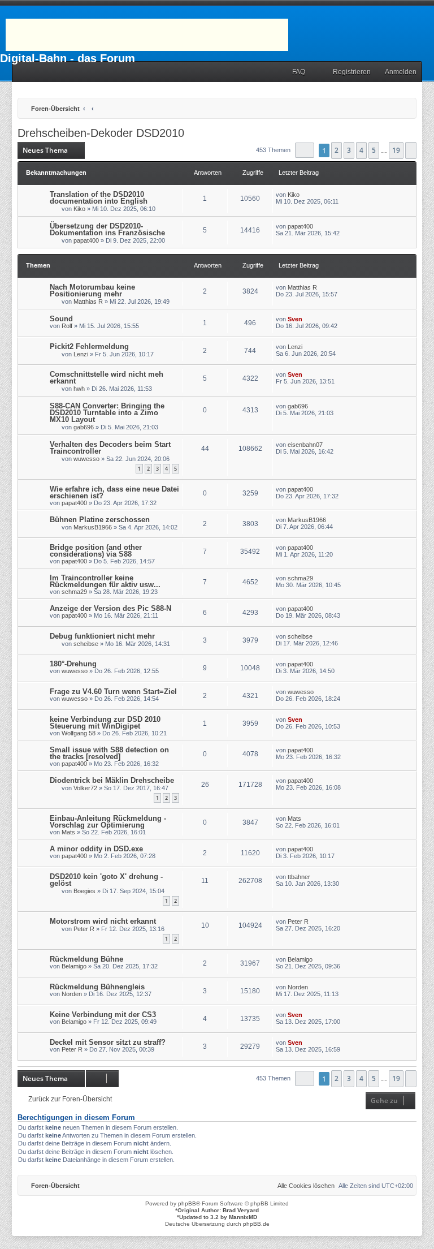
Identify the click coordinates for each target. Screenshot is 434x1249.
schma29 (74, 591)
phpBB (187, 1203)
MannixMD (243, 1217)
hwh (79, 388)
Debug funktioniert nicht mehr (102, 636)
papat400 (86, 240)
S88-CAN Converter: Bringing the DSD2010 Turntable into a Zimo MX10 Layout (107, 413)
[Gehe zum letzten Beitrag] (305, 194)
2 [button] (336, 150)
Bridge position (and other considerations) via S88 (96, 550)
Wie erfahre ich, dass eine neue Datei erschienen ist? (114, 492)
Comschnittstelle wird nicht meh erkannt (106, 377)
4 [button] (361, 150)
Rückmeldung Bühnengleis (97, 987)
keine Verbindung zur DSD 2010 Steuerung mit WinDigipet (105, 722)
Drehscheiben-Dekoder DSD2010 (101, 133)
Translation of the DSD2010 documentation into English (98, 197)
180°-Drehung (73, 664)
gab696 (83, 427)
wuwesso (86, 458)
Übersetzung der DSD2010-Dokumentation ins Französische (107, 229)
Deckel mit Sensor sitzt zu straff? (108, 1042)
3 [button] (349, 150)
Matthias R (88, 301)
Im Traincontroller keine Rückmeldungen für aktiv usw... (105, 581)
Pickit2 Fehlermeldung (89, 346)
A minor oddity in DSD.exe (96, 849)
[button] (304, 150)
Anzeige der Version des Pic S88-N (110, 608)
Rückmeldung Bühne (86, 959)
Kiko (79, 208)
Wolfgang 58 (79, 733)
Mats (68, 832)
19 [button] (396, 150)
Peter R (83, 928)
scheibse (85, 643)
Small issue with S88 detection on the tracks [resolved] (109, 753)
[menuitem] (293, 72)
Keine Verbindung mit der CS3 (103, 1014)
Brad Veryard (241, 1210)
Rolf (67, 325)
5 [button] (374, 150)
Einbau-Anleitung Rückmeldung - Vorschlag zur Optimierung (108, 821)
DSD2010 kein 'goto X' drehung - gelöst (106, 880)
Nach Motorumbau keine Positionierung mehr (92, 290)
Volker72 (85, 788)
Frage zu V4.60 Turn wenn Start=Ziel (113, 691)
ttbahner (299, 876)
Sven (295, 319)
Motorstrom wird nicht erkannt (103, 921)
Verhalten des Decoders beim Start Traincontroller (110, 447)
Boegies (84, 891)
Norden (72, 993)
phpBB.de (256, 1224)
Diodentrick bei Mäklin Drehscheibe (112, 780)
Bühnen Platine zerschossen (100, 519)
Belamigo (74, 966)
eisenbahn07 (305, 444)
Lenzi (80, 354)
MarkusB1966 (92, 527)
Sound (61, 319)
